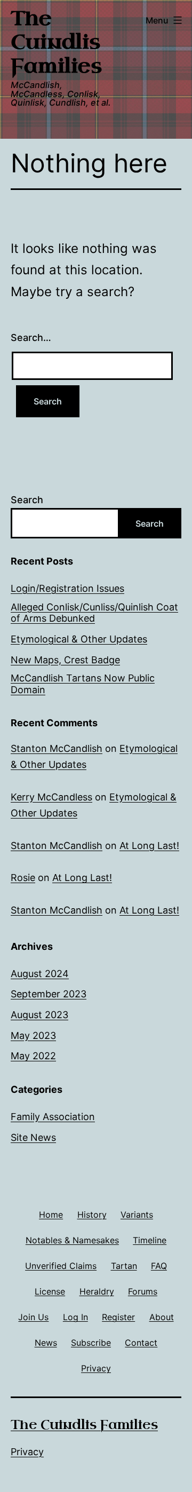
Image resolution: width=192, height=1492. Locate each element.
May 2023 (33, 1035)
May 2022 (33, 1055)
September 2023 (48, 993)
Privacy (27, 1451)
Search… (31, 337)
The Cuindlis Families (56, 42)
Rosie (23, 877)
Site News (33, 1137)
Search (27, 499)
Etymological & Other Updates (79, 639)
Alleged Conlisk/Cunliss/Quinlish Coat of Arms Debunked (94, 612)
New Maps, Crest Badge (65, 659)
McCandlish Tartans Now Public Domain (83, 683)
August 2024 (40, 973)
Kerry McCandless (51, 797)
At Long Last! (149, 845)
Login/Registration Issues (67, 588)
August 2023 (39, 1014)
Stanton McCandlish (56, 748)
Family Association (53, 1116)
